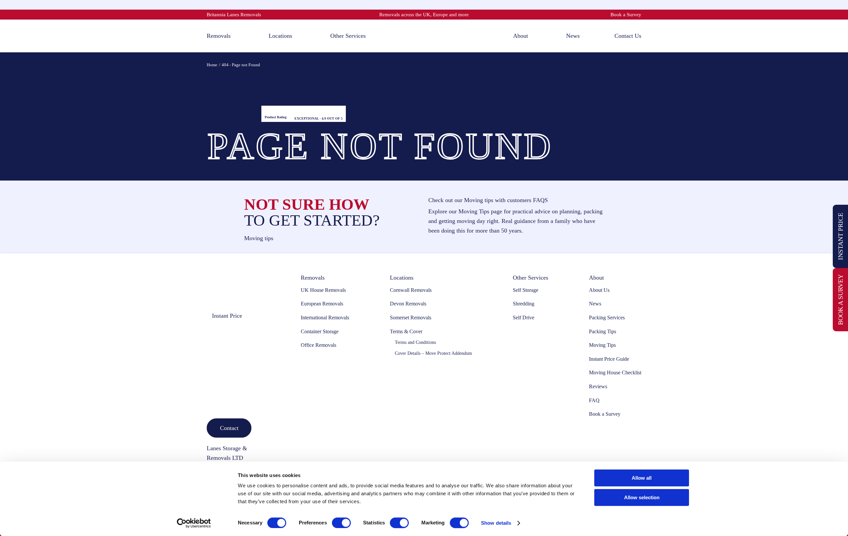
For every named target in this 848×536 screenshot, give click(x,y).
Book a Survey (625, 14)
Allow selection (642, 497)
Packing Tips (602, 331)
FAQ (594, 400)
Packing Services (607, 317)
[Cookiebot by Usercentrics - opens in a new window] (194, 523)
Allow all (642, 478)
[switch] (341, 522)
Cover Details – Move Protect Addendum (433, 353)
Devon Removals (408, 303)
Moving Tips (602, 345)
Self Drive (523, 317)
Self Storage (525, 290)
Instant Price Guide (609, 359)
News (595, 303)
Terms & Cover (406, 331)
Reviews (598, 386)
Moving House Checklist (615, 372)
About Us (599, 290)
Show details (496, 523)
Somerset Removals (410, 317)
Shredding (523, 303)
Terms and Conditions (415, 342)
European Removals (322, 303)
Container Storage (320, 331)
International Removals (325, 317)
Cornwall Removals (411, 290)
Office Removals (318, 345)
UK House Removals (323, 290)
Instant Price (840, 236)
